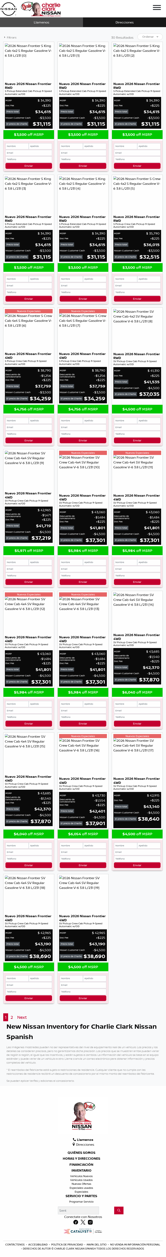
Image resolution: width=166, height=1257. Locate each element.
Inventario (81, 1170)
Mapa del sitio (97, 1244)
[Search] (118, 1210)
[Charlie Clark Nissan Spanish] (30, 8)
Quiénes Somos (81, 1153)
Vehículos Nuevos (81, 1176)
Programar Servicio (81, 1201)
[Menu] (157, 8)
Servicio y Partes (81, 1196)
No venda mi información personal (135, 1244)
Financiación (81, 1165)
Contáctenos (15, 1244)
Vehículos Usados (81, 1180)
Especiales (81, 1191)
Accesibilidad (38, 1244)
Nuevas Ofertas (81, 1184)
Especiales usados (81, 1188)
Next (22, 1017)
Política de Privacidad (67, 1244)
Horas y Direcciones (81, 1158)
